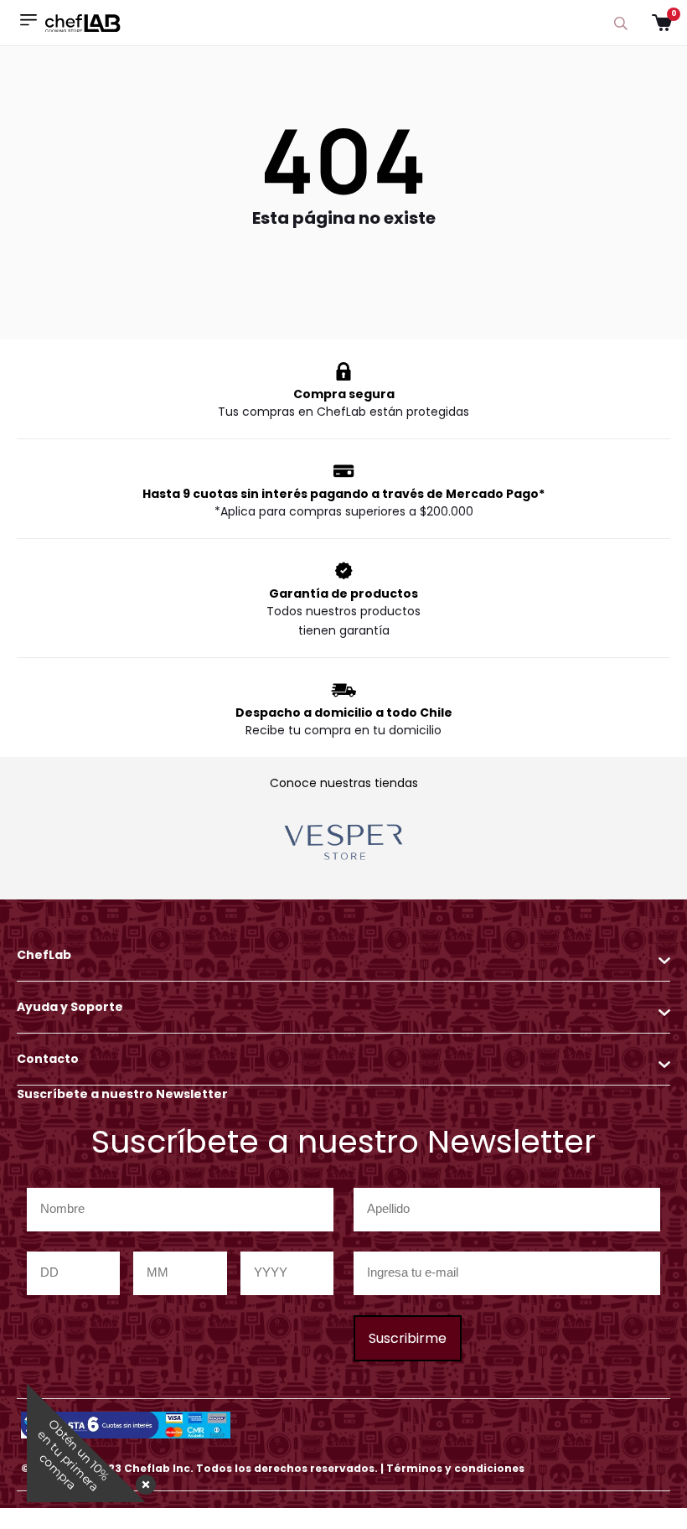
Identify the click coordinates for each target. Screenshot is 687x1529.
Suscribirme (408, 1338)
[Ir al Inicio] (83, 22)
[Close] (142, 1479)
